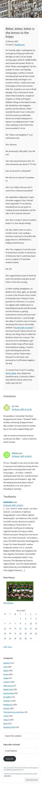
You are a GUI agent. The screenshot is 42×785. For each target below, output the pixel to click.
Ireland (6, 682)
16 (26, 628)
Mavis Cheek (11, 373)
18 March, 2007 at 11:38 (21, 409)
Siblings (6, 708)
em (13, 406)
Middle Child (8, 689)
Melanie (15, 453)
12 (5, 628)
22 (20, 633)
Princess (6, 701)
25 (36, 633)
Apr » (10, 647)
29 (20, 638)
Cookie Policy (7, 776)
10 (31, 623)
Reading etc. (20, 44)
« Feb (5, 647)
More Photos (8, 603)
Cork (5, 667)
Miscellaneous (8, 693)
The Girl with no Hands (23, 327)
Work (5, 723)
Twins (5, 720)
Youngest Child (9, 727)
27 (10, 638)
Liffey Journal (8, 686)
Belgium (6, 663)
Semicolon (8, 502)
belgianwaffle (21, 5)
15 (20, 628)
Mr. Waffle (7, 697)
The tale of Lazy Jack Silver (13, 712)
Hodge (5, 678)
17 (31, 628)
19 (5, 633)
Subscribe (9, 759)
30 (26, 638)
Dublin (5, 670)
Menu (22, 14)
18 (36, 628)
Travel (5, 716)
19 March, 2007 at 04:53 (21, 456)
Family (5, 674)
